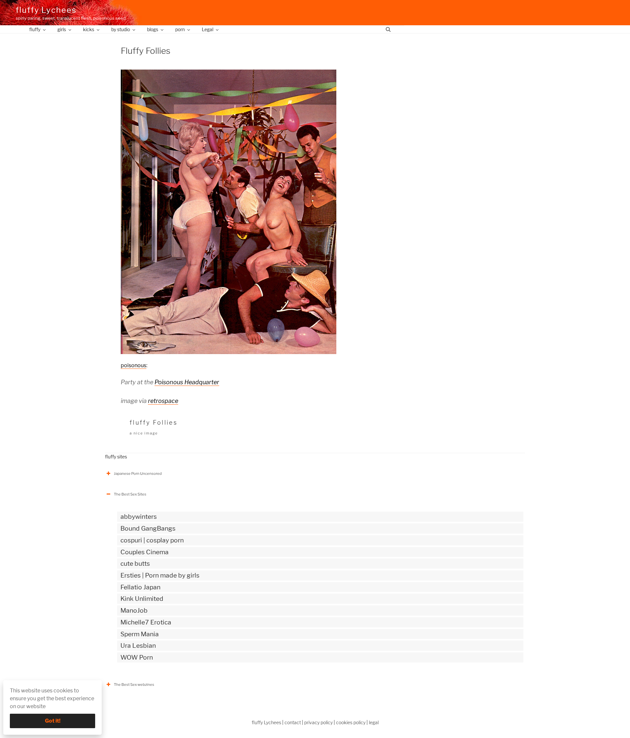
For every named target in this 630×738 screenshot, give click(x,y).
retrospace (163, 400)
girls (61, 29)
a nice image (144, 433)
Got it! (52, 721)
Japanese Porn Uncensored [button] (138, 473)
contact (292, 722)
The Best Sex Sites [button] (130, 494)
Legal (207, 29)
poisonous (133, 365)
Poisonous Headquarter (187, 382)
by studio (120, 29)
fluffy (34, 29)
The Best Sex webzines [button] (134, 684)
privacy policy (318, 722)
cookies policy (351, 722)
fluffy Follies (154, 422)
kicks (88, 29)
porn (180, 29)
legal (374, 722)
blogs (152, 29)
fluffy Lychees (46, 10)
